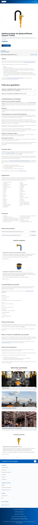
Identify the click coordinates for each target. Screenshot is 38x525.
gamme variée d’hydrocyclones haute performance (20, 160)
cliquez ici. (23, 326)
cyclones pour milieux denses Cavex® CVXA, (15, 78)
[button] (32, 1)
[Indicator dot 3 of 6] (18, 457)
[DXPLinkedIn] (3, 505)
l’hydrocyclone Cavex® (10, 152)
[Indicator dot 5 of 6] (20, 457)
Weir (4, 151)
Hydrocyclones (4, 41)
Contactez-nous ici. (22, 170)
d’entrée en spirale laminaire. (29, 62)
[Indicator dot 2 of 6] (17, 457)
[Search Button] (32, 1)
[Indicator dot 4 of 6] (19, 457)
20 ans (20, 154)
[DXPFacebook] (8, 505)
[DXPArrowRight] (35, 461)
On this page (3, 50)
